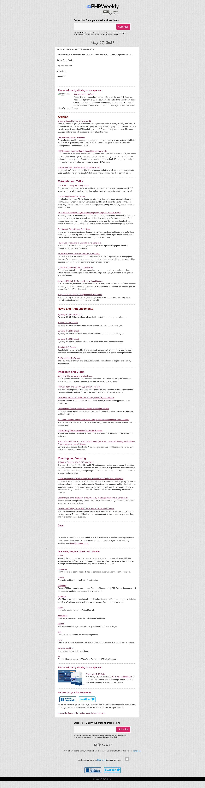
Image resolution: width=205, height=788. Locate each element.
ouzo (60, 640)
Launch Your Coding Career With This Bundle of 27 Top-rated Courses (86, 509)
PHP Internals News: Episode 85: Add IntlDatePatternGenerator (83, 409)
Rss (127, 759)
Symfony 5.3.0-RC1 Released (70, 314)
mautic (60, 555)
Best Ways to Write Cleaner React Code (74, 229)
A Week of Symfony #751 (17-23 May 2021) (75, 462)
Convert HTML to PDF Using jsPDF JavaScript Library (80, 281)
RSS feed (101, 760)
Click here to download (121, 677)
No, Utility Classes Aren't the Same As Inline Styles (79, 254)
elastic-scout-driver (65, 648)
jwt (59, 656)
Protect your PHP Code (95, 674)
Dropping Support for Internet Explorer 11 (74, 121)
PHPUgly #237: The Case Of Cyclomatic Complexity (79, 387)
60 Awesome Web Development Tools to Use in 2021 (79, 167)
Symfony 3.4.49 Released (68, 339)
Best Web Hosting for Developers (71, 137)
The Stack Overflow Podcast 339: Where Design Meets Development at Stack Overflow (93, 420)
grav (59, 632)
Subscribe (123, 27)
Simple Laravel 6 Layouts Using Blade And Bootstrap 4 (80, 295)
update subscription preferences (93, 713)
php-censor (62, 569)
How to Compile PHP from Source (71, 196)
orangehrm (62, 586)
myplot (60, 607)
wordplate (62, 596)
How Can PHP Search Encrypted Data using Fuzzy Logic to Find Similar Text (89, 213)
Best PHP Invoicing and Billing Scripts (73, 185)
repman (61, 624)
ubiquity (61, 577)
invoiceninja (62, 615)
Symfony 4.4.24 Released (68, 331)
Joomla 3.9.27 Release (67, 347)
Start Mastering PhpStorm (84, 94)
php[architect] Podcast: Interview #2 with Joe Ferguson (80, 430)
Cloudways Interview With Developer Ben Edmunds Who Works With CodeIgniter (90, 479)
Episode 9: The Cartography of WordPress (75, 376)
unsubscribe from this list (68, 713)
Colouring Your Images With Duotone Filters (75, 267)
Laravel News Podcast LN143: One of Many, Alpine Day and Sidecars (86, 398)
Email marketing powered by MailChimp (111, 14)
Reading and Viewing (72, 458)
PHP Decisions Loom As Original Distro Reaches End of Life (82, 151)
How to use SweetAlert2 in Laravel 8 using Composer (79, 243)
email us (137, 751)
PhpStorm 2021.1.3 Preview (69, 358)
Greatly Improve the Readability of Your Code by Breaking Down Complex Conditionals (93, 498)
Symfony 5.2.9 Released (68, 323)
